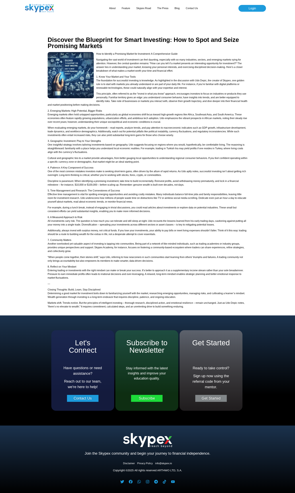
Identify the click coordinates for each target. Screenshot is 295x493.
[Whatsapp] (139, 481)
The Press (162, 8)
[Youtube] (173, 481)
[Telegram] (156, 481)
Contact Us (192, 8)
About (112, 8)
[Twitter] (122, 481)
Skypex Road (143, 8)
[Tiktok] (164, 481)
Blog (177, 8)
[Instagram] (147, 481)
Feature (126, 8)
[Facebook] (130, 481)
